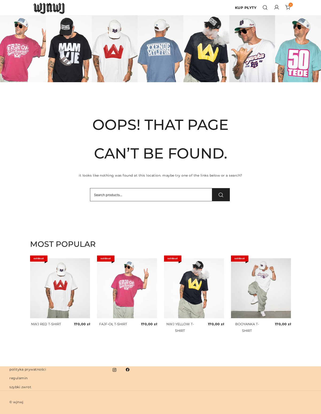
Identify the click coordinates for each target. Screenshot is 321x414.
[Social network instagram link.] (114, 369)
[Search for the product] (221, 194)
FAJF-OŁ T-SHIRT (113, 324)
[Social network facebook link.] (127, 369)
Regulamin (18, 378)
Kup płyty (246, 7)
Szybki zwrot (20, 387)
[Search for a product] (265, 7)
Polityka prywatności (27, 369)
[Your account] (276, 7)
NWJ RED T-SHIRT (46, 324)
